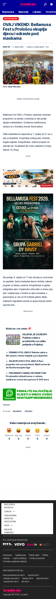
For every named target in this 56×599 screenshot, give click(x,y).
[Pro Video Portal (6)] (28, 178)
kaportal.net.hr (42, 578)
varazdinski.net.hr (11, 581)
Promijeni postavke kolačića (15, 561)
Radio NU (6, 47)
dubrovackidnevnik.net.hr (14, 575)
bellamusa (17, 411)
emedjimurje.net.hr (11, 578)
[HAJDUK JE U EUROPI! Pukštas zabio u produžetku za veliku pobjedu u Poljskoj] (13, 339)
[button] (5, 4)
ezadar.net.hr (27, 578)
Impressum (7, 555)
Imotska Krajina (10, 19)
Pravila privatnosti (37, 558)
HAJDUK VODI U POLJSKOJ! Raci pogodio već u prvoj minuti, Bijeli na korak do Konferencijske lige (28, 364)
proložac (28, 411)
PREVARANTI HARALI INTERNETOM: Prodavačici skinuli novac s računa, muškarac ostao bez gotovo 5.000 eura (27, 376)
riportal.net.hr (33, 575)
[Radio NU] (28, 4)
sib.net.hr (25, 581)
